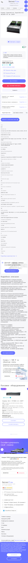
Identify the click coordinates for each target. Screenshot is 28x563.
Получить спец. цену (11, 70)
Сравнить (14, 90)
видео (15, 42)
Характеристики (6, 112)
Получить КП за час (10, 73)
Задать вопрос (9, 353)
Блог (2, 527)
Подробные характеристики (8, 256)
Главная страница (5, 516)
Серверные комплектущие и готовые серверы (8, 484)
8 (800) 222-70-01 (14, 3)
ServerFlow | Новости (10, 510)
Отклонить (14, 558)
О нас (2, 523)
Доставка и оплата (18, 112)
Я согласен (14, 554)
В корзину (14, 80)
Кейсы (3, 531)
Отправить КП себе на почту (13, 76)
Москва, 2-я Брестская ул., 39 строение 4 (14, 502)
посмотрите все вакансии (8, 541)
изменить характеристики (9, 119)
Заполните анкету (19, 540)
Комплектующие (5, 529)
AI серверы (4, 525)
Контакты (3, 533)
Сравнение (26, 10)
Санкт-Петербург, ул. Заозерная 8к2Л (13, 504)
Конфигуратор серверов (7, 520)
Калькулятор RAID (5, 518)
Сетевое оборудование (7, 536)
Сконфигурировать (15, 85)
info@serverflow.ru (14, 5)
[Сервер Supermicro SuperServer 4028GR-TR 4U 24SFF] (14, 27)
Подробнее (22, 97)
